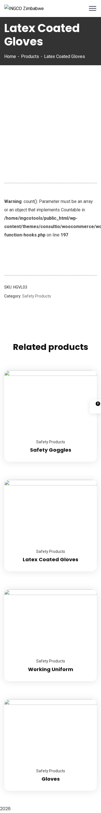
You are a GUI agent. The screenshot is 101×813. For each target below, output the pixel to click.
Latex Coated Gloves (50, 559)
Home (10, 56)
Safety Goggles (50, 449)
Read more (85, 370)
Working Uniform (50, 669)
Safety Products (36, 296)
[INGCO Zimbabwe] (24, 8)
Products (30, 56)
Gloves (51, 778)
